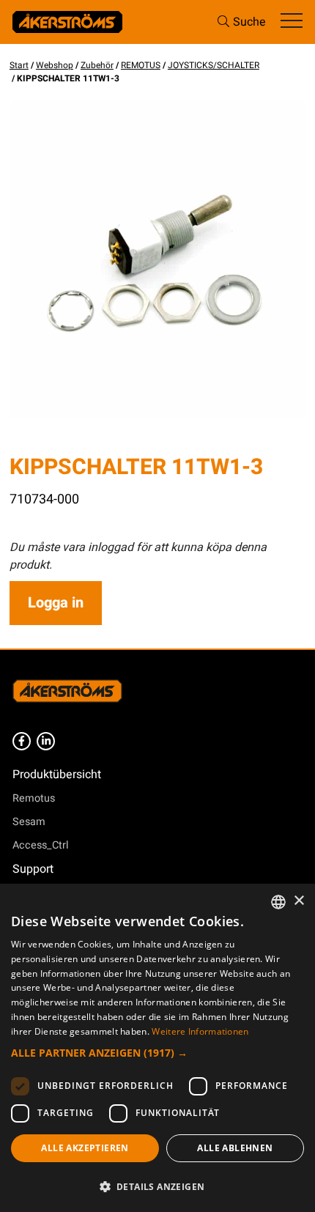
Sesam (28, 821)
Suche (249, 22)
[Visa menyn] (292, 21)
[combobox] (278, 902)
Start (19, 65)
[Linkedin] (46, 741)
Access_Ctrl (40, 845)
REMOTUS (140, 65)
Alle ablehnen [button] (235, 1148)
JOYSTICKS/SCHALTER (213, 65)
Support (32, 869)
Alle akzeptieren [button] (84, 1148)
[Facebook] (21, 741)
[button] (157, 1052)
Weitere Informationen (200, 1031)
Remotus (33, 798)
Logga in (56, 602)
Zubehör (97, 65)
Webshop (54, 65)
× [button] (298, 900)
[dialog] (157, 1048)
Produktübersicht (56, 774)
